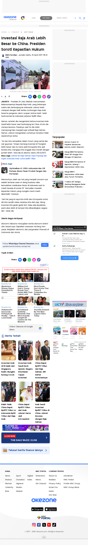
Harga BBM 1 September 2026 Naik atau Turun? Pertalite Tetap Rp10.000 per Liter (74, 174)
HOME (4, 32)
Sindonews (40, 476)
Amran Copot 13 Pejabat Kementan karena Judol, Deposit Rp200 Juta (74, 145)
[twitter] (44, 525)
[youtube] (49, 525)
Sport (18, 476)
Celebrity (9, 487)
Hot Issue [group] (46, 18)
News (7, 476)
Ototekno (20, 480)
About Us (53, 476)
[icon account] (3, 55)
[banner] (25, 430)
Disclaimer (68, 476)
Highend (19, 483)
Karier (51, 491)
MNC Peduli (69, 480)
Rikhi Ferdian (11, 55)
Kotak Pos (53, 487)
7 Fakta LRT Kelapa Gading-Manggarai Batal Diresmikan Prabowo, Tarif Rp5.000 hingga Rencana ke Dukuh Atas (75, 184)
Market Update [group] (62, 18)
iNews (38, 480)
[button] (75, 18)
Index (29, 480)
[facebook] (39, 525)
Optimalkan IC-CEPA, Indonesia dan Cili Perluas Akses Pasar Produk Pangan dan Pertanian (27, 171)
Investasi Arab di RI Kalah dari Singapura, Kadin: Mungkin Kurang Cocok (8, 369)
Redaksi (52, 480)
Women (8, 483)
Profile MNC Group (72, 483)
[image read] (4, 170)
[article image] (57, 144)
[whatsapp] (39, 97)
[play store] (37, 509)
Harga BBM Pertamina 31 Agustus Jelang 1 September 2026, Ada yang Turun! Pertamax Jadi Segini (75, 164)
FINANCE (15, 32)
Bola (7, 491)
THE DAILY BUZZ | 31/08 (24, 440)
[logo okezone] (44, 500)
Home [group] (33, 18)
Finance (8, 480)
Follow (45, 245)
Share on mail (44, 97)
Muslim (19, 487)
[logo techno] (10, 18)
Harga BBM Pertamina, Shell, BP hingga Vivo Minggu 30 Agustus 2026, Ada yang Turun (74, 154)
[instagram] (34, 525)
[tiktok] (54, 525)
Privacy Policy (55, 483)
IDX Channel (41, 483)
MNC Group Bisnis (71, 487)
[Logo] (23, 18)
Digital (30, 476)
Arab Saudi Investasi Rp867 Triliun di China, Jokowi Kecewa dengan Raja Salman (42, 413)
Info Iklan (53, 495)
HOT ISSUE (28, 32)
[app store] (51, 509)
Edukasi (19, 491)
